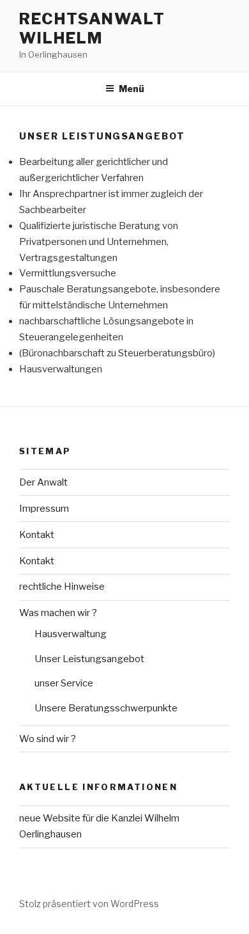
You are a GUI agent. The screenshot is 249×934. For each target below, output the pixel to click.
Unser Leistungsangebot (89, 659)
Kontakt (36, 535)
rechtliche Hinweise (62, 586)
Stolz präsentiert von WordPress (89, 903)
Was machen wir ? (58, 613)
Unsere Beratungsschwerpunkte (105, 708)
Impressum (44, 508)
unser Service (63, 683)
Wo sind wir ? (47, 739)
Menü (131, 88)
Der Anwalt (43, 482)
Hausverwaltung (70, 634)
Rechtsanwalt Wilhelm (92, 28)
